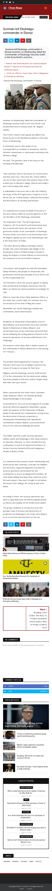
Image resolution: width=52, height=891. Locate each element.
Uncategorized (26, 787)
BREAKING (7, 861)
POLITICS (38, 861)
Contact (29, 888)
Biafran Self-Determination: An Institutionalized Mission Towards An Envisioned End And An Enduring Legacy (25, 66)
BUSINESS (16, 861)
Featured (31, 17)
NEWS (26, 800)
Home (22, 888)
